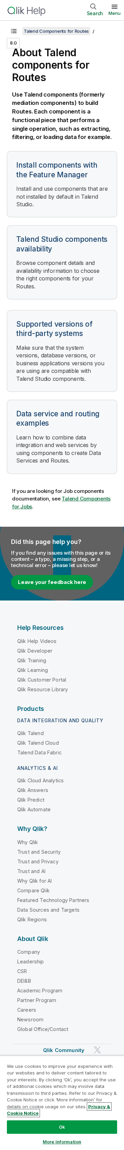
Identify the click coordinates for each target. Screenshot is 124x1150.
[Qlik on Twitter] (97, 1050)
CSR (22, 971)
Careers (26, 1010)
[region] (62, 1102)
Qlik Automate (34, 809)
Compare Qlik (33, 890)
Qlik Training (31, 660)
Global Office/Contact (42, 1029)
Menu (114, 13)
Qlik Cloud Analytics (40, 780)
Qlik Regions (32, 919)
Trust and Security (39, 852)
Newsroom (30, 1019)
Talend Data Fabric (39, 752)
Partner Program (36, 1000)
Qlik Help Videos (37, 641)
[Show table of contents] (14, 31)
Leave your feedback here (52, 582)
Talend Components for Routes (56, 31)
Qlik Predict (30, 800)
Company (28, 952)
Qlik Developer (34, 651)
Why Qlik (27, 842)
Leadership (30, 961)
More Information (62, 1141)
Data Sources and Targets (48, 910)
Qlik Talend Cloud (38, 743)
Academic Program (40, 990)
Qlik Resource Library (42, 689)
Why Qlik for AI (34, 881)
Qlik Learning (32, 670)
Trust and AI (31, 871)
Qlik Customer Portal (41, 680)
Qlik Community (63, 1050)
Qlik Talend (30, 733)
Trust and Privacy (38, 861)
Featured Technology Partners (53, 900)
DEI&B (24, 981)
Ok (62, 1127)
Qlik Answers (32, 790)
